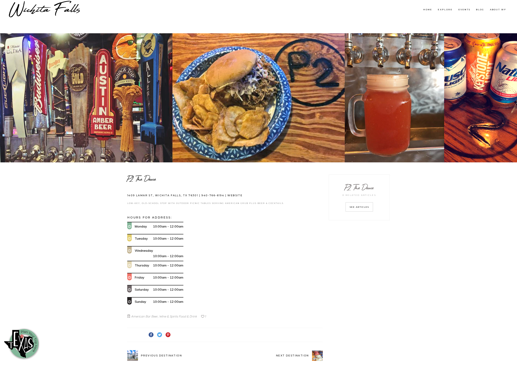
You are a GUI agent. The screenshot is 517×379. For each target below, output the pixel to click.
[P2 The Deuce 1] (86, 97)
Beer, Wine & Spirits (164, 316)
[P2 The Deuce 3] (431, 97)
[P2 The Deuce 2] (258, 97)
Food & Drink (188, 316)
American (138, 316)
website (235, 195)
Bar (147, 316)
